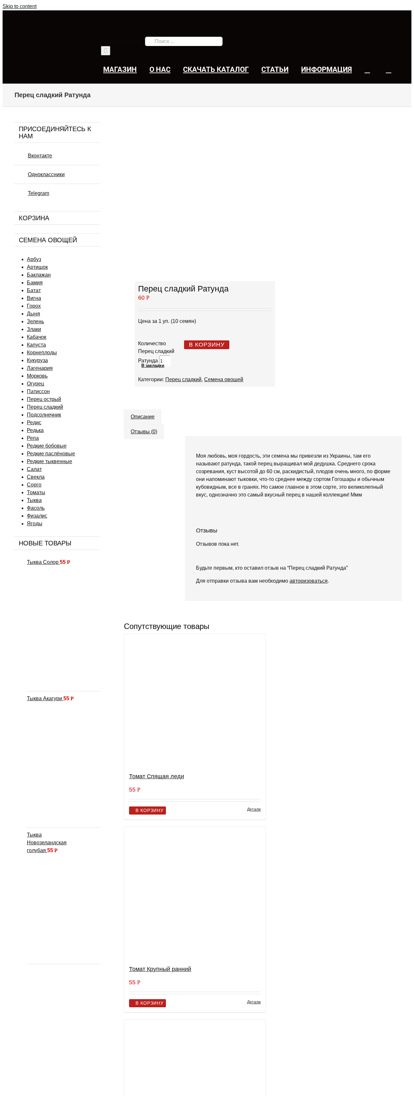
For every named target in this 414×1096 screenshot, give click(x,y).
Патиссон (38, 391)
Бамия (35, 282)
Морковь (37, 376)
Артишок (37, 267)
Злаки (34, 329)
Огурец (35, 383)
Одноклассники (46, 174)
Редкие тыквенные (49, 461)
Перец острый (44, 399)
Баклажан (39, 275)
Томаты (36, 492)
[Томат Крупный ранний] (195, 893)
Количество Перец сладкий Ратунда (156, 352)
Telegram (38, 193)
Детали (254, 809)
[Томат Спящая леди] (195, 700)
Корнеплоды (42, 352)
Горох (34, 306)
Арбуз (34, 259)
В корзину (206, 344)
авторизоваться (308, 581)
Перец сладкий (183, 379)
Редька (35, 430)
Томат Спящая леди (156, 776)
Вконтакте (40, 155)
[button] (389, 69)
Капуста (36, 345)
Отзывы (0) (144, 431)
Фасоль (36, 508)
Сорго (34, 484)
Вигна (34, 298)
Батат (34, 290)
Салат (34, 469)
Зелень (35, 321)
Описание (143, 416)
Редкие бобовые (47, 446)
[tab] (142, 413)
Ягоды (34, 523)
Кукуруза (37, 360)
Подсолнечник (44, 414)
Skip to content (20, 6)
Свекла (36, 477)
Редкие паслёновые (51, 453)
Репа (33, 438)
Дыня (33, 313)
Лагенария (40, 368)
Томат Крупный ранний (160, 969)
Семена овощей (223, 379)
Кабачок (36, 337)
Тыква (34, 500)
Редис (34, 422)
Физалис (37, 516)
